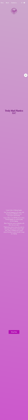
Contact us (14, 2)
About (7, 2)
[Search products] (26, 75)
